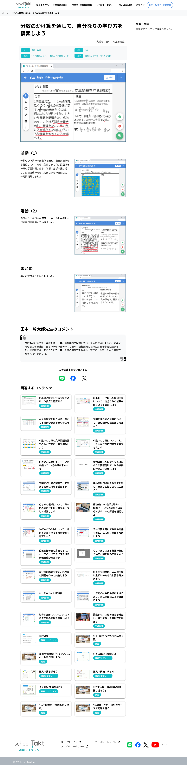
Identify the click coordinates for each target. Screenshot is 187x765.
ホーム (5, 13)
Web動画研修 (125, 4)
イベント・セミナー (106, 4)
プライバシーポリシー (73, 746)
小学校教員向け (60, 4)
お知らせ (140, 4)
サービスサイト (69, 742)
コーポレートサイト (106, 742)
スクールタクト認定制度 (160, 5)
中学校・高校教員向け (82, 4)
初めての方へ (42, 4)
